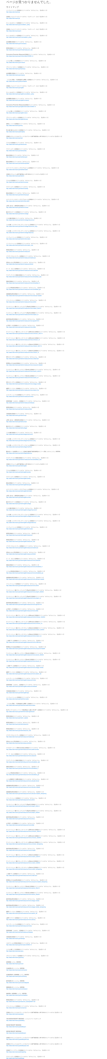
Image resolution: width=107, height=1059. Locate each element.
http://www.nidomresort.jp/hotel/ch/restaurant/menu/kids (21, 327)
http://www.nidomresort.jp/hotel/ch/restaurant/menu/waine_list (22, 390)
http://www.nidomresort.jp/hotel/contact (16, 421)
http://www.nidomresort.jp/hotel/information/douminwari (20, 705)
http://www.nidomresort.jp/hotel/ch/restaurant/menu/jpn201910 (22, 321)
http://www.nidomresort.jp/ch (13, 31)
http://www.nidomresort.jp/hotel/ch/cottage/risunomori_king (21, 226)
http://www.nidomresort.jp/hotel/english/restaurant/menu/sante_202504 (25, 655)
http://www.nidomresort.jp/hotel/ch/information (18, 239)
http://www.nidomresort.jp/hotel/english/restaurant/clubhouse (22, 547)
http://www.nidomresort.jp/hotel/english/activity (18, 478)
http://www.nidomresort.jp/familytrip (15, 132)
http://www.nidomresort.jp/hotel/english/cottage (18, 503)
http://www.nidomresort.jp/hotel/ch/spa (16, 415)
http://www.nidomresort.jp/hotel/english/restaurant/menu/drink (22, 585)
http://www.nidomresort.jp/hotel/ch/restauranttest (19, 409)
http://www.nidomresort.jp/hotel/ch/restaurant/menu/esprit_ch (22, 314)
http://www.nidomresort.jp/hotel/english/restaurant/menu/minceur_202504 (25, 617)
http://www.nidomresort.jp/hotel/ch (15, 176)
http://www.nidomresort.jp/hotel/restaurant (17, 724)
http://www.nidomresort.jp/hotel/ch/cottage (17, 213)
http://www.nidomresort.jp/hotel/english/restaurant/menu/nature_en (24, 636)
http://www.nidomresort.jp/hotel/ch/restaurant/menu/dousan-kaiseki (24, 295)
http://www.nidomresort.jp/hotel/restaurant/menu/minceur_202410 (23, 831)
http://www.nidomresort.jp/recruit (14, 963)
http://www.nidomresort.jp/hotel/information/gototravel (20, 711)
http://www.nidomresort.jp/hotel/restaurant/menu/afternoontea (22, 749)
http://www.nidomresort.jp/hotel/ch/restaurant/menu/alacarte (22, 270)
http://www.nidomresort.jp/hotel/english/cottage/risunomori (21, 510)
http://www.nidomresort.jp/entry (14, 125)
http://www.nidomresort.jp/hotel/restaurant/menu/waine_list (21, 913)
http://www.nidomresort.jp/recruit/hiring (16, 976)
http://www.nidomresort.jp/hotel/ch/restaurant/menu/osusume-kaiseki (24, 365)
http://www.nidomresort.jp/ (13, 12)
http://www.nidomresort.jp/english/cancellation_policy (20, 94)
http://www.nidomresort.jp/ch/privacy (15, 68)
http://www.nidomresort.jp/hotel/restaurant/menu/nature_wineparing (24, 869)
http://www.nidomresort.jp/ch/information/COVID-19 (19, 56)
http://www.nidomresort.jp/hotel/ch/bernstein (17, 201)
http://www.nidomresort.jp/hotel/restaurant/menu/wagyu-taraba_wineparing (26, 907)
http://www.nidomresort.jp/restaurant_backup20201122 (20, 1001)
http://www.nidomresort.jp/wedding (15, 1020)
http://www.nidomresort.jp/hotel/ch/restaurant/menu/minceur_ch (23, 340)
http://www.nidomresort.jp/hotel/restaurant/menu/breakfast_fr (22, 768)
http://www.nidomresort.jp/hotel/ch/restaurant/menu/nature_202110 (24, 346)
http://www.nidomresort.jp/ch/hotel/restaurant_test (19, 50)
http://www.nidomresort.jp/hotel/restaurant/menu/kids (20, 825)
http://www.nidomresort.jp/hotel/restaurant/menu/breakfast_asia (23, 762)
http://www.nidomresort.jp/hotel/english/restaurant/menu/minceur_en (24, 623)
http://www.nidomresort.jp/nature (14, 951)
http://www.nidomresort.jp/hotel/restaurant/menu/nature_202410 (23, 856)
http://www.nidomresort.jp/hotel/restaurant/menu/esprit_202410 (23, 806)
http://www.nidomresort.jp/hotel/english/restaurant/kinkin (21, 554)
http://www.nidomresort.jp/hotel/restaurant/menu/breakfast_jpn (22, 774)
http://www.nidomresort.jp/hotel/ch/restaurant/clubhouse (21, 258)
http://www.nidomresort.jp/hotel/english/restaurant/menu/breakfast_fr (24, 566)
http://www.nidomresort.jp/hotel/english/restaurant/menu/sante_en (23, 661)
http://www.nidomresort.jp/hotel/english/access (18, 472)
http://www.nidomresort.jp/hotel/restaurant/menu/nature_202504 (23, 863)
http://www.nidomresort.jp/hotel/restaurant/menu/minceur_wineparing (24, 844)
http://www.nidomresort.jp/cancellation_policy (18, 24)
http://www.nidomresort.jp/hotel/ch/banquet (17, 195)
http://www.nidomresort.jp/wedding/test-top (17, 1039)
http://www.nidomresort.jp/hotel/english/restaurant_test (20, 541)
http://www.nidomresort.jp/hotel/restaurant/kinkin (19, 743)
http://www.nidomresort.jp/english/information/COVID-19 (21, 106)
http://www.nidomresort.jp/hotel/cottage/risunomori (19, 434)
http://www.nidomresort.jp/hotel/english (16, 466)
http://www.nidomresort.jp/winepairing (16, 1052)
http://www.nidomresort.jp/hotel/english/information (19, 529)
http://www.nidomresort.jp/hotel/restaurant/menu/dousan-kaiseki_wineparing (26, 793)
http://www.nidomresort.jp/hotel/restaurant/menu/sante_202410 (23, 888)
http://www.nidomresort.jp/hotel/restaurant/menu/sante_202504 (23, 894)
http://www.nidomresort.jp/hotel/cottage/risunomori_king (21, 440)
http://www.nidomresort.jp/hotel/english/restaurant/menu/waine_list (23, 674)
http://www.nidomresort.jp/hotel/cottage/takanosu (19, 453)
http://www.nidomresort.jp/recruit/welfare (17, 995)
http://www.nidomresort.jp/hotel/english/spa (17, 692)
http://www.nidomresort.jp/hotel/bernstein (17, 169)
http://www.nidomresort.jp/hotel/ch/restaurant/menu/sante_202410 (23, 371)
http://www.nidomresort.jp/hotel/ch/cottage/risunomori (20, 220)
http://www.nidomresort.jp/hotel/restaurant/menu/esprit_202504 (23, 812)
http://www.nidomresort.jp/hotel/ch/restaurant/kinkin (19, 264)
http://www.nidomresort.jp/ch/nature (15, 62)
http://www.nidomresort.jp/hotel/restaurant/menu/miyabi (20, 850)
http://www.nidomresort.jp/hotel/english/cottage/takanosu (21, 522)
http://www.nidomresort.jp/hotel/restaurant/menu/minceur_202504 (23, 837)
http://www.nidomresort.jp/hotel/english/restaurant (19, 535)
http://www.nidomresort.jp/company (15, 75)
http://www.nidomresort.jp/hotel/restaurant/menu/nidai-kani (21, 875)
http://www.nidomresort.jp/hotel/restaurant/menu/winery (20, 919)
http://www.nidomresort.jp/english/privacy (17, 119)
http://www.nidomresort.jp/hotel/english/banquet (18, 484)
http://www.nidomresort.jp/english (15, 87)
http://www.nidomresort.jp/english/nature (17, 113)
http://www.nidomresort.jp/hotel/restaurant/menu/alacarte (21, 755)
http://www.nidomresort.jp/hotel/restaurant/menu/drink (20, 800)
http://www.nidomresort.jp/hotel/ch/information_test (19, 245)
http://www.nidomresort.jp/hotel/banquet (16, 157)
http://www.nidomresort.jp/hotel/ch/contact (17, 207)
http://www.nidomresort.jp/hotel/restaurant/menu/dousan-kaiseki (23, 787)
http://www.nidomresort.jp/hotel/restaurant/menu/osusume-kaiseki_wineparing (26, 882)
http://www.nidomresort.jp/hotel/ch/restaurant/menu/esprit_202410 (23, 308)
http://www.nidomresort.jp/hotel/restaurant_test (18, 730)
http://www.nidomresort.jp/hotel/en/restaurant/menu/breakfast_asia (23, 459)
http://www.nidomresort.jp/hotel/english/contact (18, 497)
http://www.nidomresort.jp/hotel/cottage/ (16, 428)
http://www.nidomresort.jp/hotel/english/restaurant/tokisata (21, 686)
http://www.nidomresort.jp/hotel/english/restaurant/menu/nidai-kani (23, 642)
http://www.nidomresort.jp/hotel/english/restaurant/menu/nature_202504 (25, 629)
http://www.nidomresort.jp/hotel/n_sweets (17, 718)
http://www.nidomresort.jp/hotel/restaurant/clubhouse (20, 737)
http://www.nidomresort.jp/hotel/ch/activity (17, 188)
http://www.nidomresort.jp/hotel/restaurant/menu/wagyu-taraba (22, 900)
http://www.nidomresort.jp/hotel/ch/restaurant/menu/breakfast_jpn (23, 289)
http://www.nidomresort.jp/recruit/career (16, 970)
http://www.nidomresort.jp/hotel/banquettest (17, 163)
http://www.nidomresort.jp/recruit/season (17, 989)
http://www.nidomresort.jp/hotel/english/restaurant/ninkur (21, 680)
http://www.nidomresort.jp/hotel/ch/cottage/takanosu (20, 232)
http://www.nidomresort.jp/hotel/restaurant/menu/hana (20, 819)
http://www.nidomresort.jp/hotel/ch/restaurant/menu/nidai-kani (22, 358)
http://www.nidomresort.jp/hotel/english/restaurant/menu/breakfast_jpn (24, 573)
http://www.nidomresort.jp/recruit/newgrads (17, 982)
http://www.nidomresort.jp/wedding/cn (16, 1026)
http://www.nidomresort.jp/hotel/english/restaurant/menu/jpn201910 (24, 604)
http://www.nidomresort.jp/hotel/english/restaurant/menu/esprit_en (23, 598)
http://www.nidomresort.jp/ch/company (16, 43)
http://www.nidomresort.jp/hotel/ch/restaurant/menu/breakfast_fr (23, 283)
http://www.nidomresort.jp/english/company (17, 100)
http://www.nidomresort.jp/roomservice (16, 1008)
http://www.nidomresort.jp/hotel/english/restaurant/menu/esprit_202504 (25, 592)
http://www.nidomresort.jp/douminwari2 (16, 81)
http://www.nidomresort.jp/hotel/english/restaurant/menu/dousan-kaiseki (25, 579)
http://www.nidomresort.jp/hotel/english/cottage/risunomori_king (23, 516)
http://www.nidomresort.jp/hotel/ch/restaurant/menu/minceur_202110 (24, 333)
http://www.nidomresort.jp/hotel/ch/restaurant (18, 251)
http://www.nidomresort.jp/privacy (15, 957)
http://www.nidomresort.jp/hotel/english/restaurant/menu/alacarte (23, 560)
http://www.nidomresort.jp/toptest (15, 1014)
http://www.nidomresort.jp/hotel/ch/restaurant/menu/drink (21, 302)
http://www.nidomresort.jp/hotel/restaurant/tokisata (19, 932)
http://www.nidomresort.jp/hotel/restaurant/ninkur (19, 926)
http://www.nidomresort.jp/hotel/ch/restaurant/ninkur (20, 396)
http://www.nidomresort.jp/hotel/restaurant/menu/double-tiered (22, 781)
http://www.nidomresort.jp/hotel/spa (15, 938)
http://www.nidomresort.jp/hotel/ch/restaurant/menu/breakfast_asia (23, 276)
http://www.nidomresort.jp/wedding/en (16, 1033)
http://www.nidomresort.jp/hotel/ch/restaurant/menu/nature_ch (22, 352)
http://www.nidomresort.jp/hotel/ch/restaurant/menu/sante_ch (22, 377)
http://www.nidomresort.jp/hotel (14, 138)
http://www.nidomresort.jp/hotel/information (17, 699)
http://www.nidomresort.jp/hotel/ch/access (17, 182)
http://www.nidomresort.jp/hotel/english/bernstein (19, 491)
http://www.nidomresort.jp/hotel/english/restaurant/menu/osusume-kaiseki (25, 648)
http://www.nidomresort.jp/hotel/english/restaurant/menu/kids (22, 611)
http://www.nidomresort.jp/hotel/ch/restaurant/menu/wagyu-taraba (23, 384)
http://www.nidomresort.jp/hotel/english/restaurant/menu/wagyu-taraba (24, 667)
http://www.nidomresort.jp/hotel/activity (16, 150)
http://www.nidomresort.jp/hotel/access (16, 144)
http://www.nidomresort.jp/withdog (15, 1058)
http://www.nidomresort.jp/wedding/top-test (17, 1045)
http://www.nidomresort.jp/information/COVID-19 (19, 945)
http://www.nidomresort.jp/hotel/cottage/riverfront (19, 447)
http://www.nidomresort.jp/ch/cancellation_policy (19, 37)
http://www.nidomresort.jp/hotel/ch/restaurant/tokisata (20, 403)
